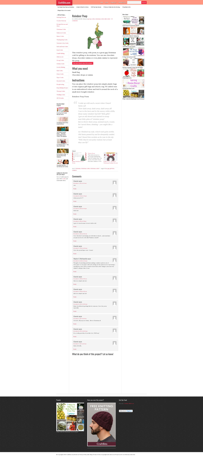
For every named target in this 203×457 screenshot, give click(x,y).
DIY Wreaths (60, 98)
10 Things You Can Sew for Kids (129, 57)
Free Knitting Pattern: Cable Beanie (94, 447)
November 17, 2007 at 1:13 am (79, 343)
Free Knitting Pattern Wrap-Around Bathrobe (62, 123)
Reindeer (74, 170)
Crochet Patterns (61, 20)
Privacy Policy (83, 454)
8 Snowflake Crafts (126, 7)
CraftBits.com (64, 2)
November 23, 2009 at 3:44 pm (80, 260)
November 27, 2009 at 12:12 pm (80, 248)
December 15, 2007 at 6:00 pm (80, 304)
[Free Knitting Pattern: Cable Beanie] (102, 446)
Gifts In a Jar (60, 57)
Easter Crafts (60, 36)
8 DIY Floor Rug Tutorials (96, 7)
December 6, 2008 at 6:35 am (80, 278)
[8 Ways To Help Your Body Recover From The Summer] (134, 98)
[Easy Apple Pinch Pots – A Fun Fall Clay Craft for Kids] (63, 164)
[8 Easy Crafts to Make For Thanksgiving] (134, 35)
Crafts (64, 178)
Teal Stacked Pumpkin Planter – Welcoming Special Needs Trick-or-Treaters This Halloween (62, 134)
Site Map (90, 454)
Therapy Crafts (61, 91)
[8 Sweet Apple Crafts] (134, 77)
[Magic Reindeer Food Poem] (79, 157)
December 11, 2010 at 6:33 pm (80, 208)
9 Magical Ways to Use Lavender (64, 10)
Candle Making (60, 53)
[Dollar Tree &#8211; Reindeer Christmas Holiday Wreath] (111, 157)
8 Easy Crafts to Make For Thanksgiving (131, 36)
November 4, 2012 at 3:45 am (79, 183)
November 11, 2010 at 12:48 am (80, 233)
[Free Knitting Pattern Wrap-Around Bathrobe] (63, 121)
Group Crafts (91, 19)
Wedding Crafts (61, 94)
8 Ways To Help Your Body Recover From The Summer (133, 99)
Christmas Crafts (99, 19)
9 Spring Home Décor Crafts (128, 88)
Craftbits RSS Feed (129, 403)
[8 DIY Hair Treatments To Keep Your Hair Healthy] (134, 66)
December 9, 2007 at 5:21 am (80, 318)
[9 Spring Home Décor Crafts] (134, 87)
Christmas (78, 168)
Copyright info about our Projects (110, 454)
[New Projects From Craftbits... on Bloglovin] (126, 411)
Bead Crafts (60, 50)
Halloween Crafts (61, 33)
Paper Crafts (60, 77)
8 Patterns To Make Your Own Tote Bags (112, 7)
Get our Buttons (125, 454)
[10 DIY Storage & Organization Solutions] (134, 24)
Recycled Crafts (61, 81)
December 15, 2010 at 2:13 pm (80, 196)
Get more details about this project (82, 63)
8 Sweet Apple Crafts (127, 78)
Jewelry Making (61, 67)
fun (106, 168)
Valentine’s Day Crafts (62, 43)
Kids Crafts (107, 19)
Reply (74, 188)
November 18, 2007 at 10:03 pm (80, 331)
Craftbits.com (70, 454)
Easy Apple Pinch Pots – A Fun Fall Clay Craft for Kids (62, 165)
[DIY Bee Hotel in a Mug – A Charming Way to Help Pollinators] (63, 153)
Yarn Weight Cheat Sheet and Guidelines (65, 7)
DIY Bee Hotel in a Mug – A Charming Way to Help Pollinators (62, 155)
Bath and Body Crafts (62, 46)
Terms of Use (96, 454)
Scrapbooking (60, 84)
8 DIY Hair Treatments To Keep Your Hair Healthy (133, 67)
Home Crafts (60, 74)
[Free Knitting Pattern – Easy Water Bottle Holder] (63, 143)
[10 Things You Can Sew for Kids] (134, 56)
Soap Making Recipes (62, 88)
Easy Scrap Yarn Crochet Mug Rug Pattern (62, 113)
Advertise (132, 454)
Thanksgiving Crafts (62, 39)
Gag (108, 168)
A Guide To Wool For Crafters (82, 7)
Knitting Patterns (61, 17)
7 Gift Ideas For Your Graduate (129, 46)
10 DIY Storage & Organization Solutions (131, 25)
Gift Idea (112, 168)
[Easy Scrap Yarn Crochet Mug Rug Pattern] (63, 112)
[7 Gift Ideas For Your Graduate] (134, 45)
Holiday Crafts (60, 63)
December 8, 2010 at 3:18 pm (79, 221)
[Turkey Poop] (96, 157)
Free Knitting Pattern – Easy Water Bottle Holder (63, 145)
